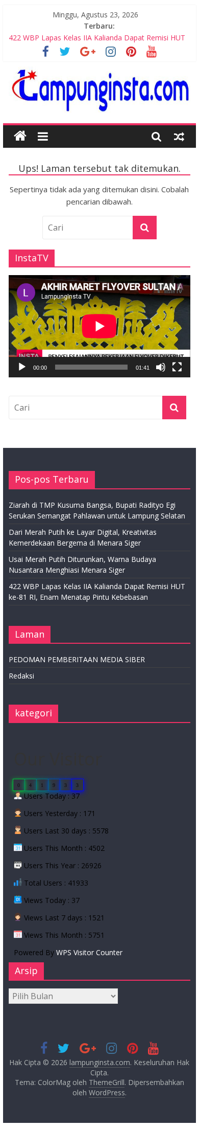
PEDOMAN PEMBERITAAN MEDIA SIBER (77, 659)
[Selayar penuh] (177, 367)
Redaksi (21, 676)
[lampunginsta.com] (20, 136)
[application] (99, 326)
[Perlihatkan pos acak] (179, 136)
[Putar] (22, 367)
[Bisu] (161, 367)
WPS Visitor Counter (89, 952)
